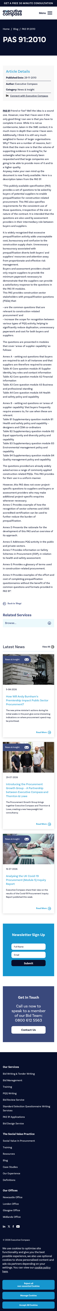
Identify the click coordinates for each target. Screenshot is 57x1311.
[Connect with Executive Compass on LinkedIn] (4, 1226)
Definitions (9, 1180)
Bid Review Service (13, 1099)
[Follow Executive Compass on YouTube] (18, 1226)
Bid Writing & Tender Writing (19, 1073)
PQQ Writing (9, 1093)
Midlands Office (12, 1216)
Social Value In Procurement (19, 1140)
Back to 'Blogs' (15, 603)
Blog (15, 28)
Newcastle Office (12, 1197)
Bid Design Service (13, 1123)
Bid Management (12, 1080)
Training (7, 1086)
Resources (9, 1153)
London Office (11, 1203)
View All (46, 646)
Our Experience (11, 1173)
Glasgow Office (11, 1210)
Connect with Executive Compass (29, 95)
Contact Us (28, 1030)
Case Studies (10, 1166)
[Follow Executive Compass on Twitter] (9, 1226)
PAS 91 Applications (14, 1116)
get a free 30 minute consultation (28, 3)
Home (6, 28)
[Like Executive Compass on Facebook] (13, 1226)
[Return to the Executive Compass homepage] (23, 12)
